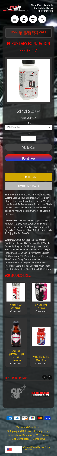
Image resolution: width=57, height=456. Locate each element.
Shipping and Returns (19, 431)
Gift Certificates (20, 438)
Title (28, 123)
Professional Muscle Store (31, 447)
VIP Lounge (42, 434)
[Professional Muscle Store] (15, 8)
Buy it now (28, 158)
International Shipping (20, 434)
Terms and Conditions (28, 427)
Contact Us (39, 438)
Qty (28, 134)
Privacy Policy (42, 431)
